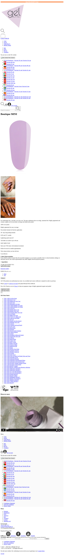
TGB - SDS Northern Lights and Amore (14, 335)
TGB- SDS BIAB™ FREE (10, 376)
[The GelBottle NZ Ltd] (13, 28)
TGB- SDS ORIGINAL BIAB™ (12, 368)
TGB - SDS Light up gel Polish (11, 318)
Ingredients (4, 262)
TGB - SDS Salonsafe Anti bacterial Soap (14, 361)
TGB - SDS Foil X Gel (9, 300)
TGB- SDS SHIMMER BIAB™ (12, 377)
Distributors (7, 512)
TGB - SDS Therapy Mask (10, 345)
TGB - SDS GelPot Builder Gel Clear (13, 305)
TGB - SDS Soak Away (10, 354)
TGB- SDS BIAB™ (9, 383)
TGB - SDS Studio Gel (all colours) (12, 321)
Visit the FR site (10, 95)
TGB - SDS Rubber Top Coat (11, 311)
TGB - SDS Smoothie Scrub (11, 357)
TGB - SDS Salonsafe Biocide (11, 359)
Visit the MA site (10, 79)
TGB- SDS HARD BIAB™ (11, 374)
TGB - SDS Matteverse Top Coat (12, 301)
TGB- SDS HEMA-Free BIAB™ (12, 378)
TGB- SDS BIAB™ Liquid (11, 366)
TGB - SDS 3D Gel (9, 319)
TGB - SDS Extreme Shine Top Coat (13, 312)
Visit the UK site (26, 60)
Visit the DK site (10, 62)
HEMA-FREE (7, 45)
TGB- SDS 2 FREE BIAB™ (11, 381)
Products (6, 511)
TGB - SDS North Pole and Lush (12, 336)
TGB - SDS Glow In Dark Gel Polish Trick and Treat (17, 356)
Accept (2, 553)
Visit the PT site (10, 64)
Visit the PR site (26, 65)
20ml (5, 274)
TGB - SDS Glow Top (9, 326)
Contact (6, 519)
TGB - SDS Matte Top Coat (11, 315)
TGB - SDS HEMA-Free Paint (11, 349)
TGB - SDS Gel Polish (9, 314)
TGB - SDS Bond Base (9, 328)
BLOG (5, 50)
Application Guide (5, 289)
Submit (47, 538)
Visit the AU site (26, 96)
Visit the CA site (10, 69)
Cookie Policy (41, 551)
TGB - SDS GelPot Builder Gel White (13, 307)
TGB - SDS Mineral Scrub (10, 346)
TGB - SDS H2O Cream (10, 342)
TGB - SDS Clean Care (10, 340)
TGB (5, 41)
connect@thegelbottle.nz (7, 526)
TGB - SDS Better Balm (10, 339)
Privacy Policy (7, 506)
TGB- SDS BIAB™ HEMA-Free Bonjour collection (17, 367)
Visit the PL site (10, 72)
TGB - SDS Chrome (9, 323)
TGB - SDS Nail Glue (9, 302)
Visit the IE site (10, 85)
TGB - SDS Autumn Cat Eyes (11, 350)
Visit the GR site (10, 90)
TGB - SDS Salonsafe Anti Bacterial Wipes (14, 360)
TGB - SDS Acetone (9, 353)
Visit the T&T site (10, 83)
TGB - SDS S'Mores (9, 338)
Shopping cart (7, 521)
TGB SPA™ (7, 44)
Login (5, 283)
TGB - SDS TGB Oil (9, 308)
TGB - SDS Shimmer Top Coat (11, 322)
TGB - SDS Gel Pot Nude (10, 298)
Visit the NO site (10, 100)
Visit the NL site (26, 98)
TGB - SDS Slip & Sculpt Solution (12, 331)
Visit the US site (26, 91)
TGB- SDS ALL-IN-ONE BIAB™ (12, 371)
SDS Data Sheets (5, 290)
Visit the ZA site (10, 77)
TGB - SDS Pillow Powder (10, 343)
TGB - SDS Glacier (9, 333)
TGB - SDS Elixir (8, 347)
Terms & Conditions (9, 504)
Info (5, 48)
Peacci (16, 286)
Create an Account (13, 283)
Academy (6, 52)
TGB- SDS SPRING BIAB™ (11, 380)
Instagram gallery (5, 268)
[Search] (3, 105)
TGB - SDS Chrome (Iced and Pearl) (13, 325)
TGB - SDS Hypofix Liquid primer (12, 364)
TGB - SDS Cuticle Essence (11, 332)
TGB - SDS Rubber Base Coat (11, 309)
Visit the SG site (26, 70)
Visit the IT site (10, 74)
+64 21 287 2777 (5, 525)
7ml (5, 275)
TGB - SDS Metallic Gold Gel (11, 352)
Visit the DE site (10, 67)
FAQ (5, 49)
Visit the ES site (10, 93)
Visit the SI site (25, 86)
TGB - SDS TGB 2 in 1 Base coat (12, 316)
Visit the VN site (10, 81)
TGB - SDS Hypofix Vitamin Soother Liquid (15, 363)
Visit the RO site (10, 75)
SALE (5, 42)
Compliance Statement (9, 503)
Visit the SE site (10, 88)
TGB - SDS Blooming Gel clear (12, 304)
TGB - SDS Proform (9, 329)
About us (6, 515)
